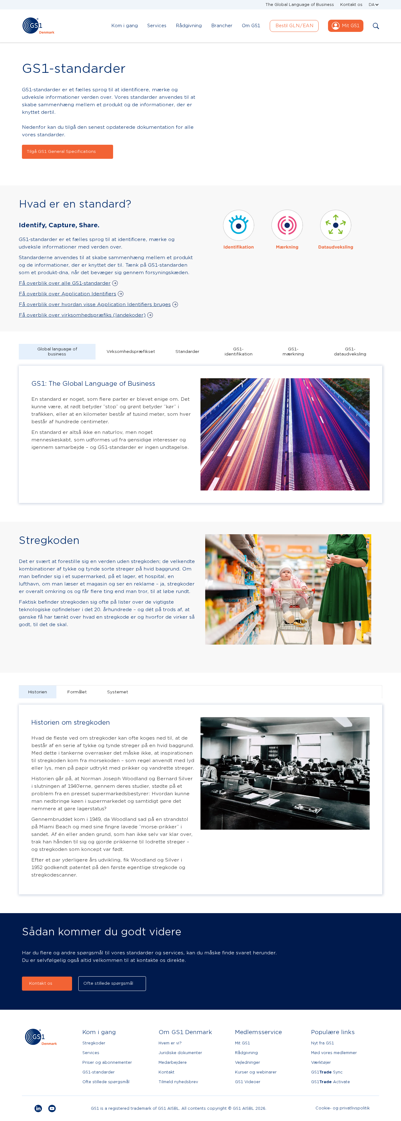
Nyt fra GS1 (322, 1043)
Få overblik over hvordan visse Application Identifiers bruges (95, 304)
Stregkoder (93, 1043)
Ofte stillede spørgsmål (108, 983)
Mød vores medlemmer (334, 1052)
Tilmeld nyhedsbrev (178, 1081)
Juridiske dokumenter (180, 1052)
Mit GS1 (242, 1043)
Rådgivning (246, 1052)
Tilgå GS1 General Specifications (61, 151)
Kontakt (166, 1072)
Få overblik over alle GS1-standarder (65, 283)
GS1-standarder (98, 1072)
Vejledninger (247, 1062)
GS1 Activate (330, 1081)
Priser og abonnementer (107, 1062)
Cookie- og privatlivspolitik (342, 1108)
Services (90, 1052)
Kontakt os (351, 4)
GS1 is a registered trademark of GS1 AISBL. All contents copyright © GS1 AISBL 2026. (178, 1108)
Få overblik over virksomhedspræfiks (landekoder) (82, 315)
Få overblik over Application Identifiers (67, 294)
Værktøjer (321, 1062)
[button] (374, 5)
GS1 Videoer (247, 1081)
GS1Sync (327, 1072)
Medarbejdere (173, 1062)
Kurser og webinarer (256, 1072)
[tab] (57, 351)
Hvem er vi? (170, 1043)
